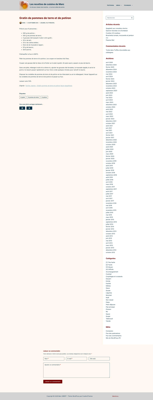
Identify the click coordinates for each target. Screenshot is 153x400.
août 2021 (109, 126)
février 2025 (110, 67)
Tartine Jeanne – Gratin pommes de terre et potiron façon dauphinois (49, 86)
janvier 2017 (110, 201)
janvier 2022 (110, 119)
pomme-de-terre (33, 97)
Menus (118, 5)
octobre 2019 (110, 163)
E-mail (69, 358)
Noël (107, 297)
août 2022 (109, 109)
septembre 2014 (111, 222)
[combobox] (118, 18)
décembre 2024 (111, 69)
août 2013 (109, 236)
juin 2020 (109, 151)
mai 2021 (109, 130)
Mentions (115, 396)
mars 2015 (109, 217)
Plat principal (50, 22)
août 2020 (109, 147)
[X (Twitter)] (22, 108)
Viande (108, 321)
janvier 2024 (110, 81)
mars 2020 (109, 154)
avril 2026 (109, 62)
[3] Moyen (109, 267)
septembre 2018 (111, 175)
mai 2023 (109, 97)
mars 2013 (109, 245)
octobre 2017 (110, 187)
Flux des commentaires (113, 336)
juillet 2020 (109, 149)
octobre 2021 (110, 123)
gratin (22, 97)
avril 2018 (109, 182)
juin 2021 (109, 128)
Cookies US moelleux (113, 33)
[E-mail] (29, 108)
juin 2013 (109, 238)
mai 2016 (109, 205)
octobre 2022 (110, 107)
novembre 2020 (111, 142)
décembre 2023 (111, 83)
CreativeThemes (87, 396)
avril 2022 (109, 114)
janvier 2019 (110, 170)
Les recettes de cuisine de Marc (47, 4)
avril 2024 (109, 76)
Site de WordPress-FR (113, 338)
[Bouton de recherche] (132, 17)
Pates (108, 302)
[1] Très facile (110, 262)
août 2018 (109, 177)
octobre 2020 (110, 144)
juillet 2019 (109, 168)
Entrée (108, 281)
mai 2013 (109, 241)
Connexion (109, 331)
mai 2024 (109, 74)
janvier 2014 (110, 229)
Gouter (108, 290)
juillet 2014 (109, 224)
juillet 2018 (109, 180)
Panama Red (110, 40)
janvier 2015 (110, 219)
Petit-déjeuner (110, 304)
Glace (108, 288)
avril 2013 (109, 243)
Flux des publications (113, 333)
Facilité (108, 283)
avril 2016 (109, 208)
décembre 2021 (111, 121)
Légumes (42, 22)
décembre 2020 (111, 140)
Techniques (127, 5)
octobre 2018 (110, 172)
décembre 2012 (111, 250)
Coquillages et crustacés (114, 276)
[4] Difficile (109, 269)
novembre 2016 (111, 203)
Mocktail (109, 295)
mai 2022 (109, 112)
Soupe (108, 316)
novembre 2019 (111, 161)
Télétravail (110, 5)
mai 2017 (109, 196)
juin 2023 (109, 95)
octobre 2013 (110, 234)
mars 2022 (109, 116)
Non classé (109, 300)
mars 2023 (109, 102)
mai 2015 (109, 215)
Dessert (108, 279)
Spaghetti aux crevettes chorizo (116, 28)
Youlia (108, 50)
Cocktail (108, 274)
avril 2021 (109, 133)
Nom (47, 358)
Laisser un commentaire (52, 381)
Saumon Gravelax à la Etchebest (117, 31)
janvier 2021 (110, 137)
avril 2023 (109, 100)
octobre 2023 (110, 88)
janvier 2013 (110, 248)
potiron (44, 97)
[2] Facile (109, 265)
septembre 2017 (111, 189)
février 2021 (110, 135)
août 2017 (109, 191)
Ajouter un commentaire (53, 365)
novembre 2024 (111, 72)
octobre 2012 (110, 252)
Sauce (108, 314)
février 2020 (110, 156)
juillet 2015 (109, 212)
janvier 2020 (110, 158)
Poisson (108, 309)
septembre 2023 (111, 90)
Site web (93, 358)
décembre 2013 (111, 231)
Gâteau (108, 286)
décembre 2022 (111, 104)
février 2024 (110, 79)
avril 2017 (109, 198)
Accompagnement (112, 272)
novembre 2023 (111, 86)
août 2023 (109, 93)
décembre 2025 (111, 65)
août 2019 (109, 165)
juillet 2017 (109, 194)
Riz (107, 311)
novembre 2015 (111, 210)
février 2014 (110, 226)
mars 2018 (109, 184)
